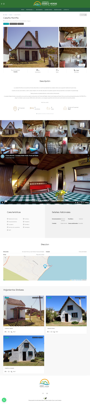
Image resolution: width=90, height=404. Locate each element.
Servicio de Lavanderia (14, 227)
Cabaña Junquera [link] (9, 368)
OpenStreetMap (79, 279)
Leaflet (72, 279)
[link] (23, 311)
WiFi (10, 230)
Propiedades (29, 9)
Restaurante (39, 9)
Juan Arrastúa (58, 400)
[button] (81, 15)
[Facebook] (43, 393)
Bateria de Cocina (13, 218)
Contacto (66, 9)
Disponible (20, 23)
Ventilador (27, 227)
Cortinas (27, 218)
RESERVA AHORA (57, 9)
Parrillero (27, 224)
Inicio (22, 9)
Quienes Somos (48, 9)
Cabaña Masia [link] (51, 328)
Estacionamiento (13, 221)
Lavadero (11, 224)
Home (6, 14)
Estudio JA (50, 400)
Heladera (27, 221)
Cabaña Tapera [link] (9, 328)
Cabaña (10, 14)
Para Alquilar (13, 23)
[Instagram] (47, 393)
